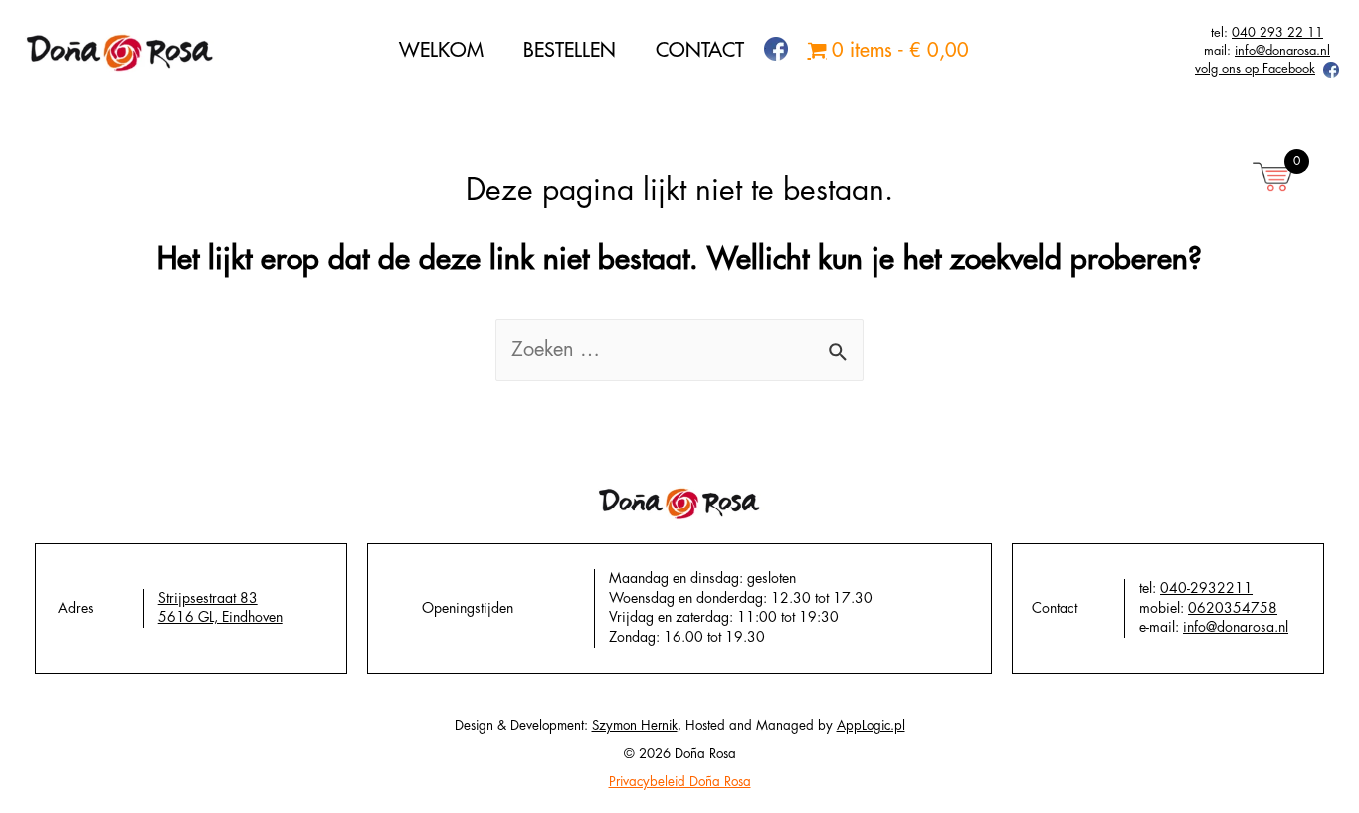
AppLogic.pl (871, 725)
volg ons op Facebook (1255, 68)
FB (765, 48)
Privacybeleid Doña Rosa (680, 781)
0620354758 (1232, 608)
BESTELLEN (569, 50)
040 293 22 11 (1277, 32)
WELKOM (441, 50)
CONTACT (700, 50)
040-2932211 (1206, 588)
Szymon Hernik (635, 725)
